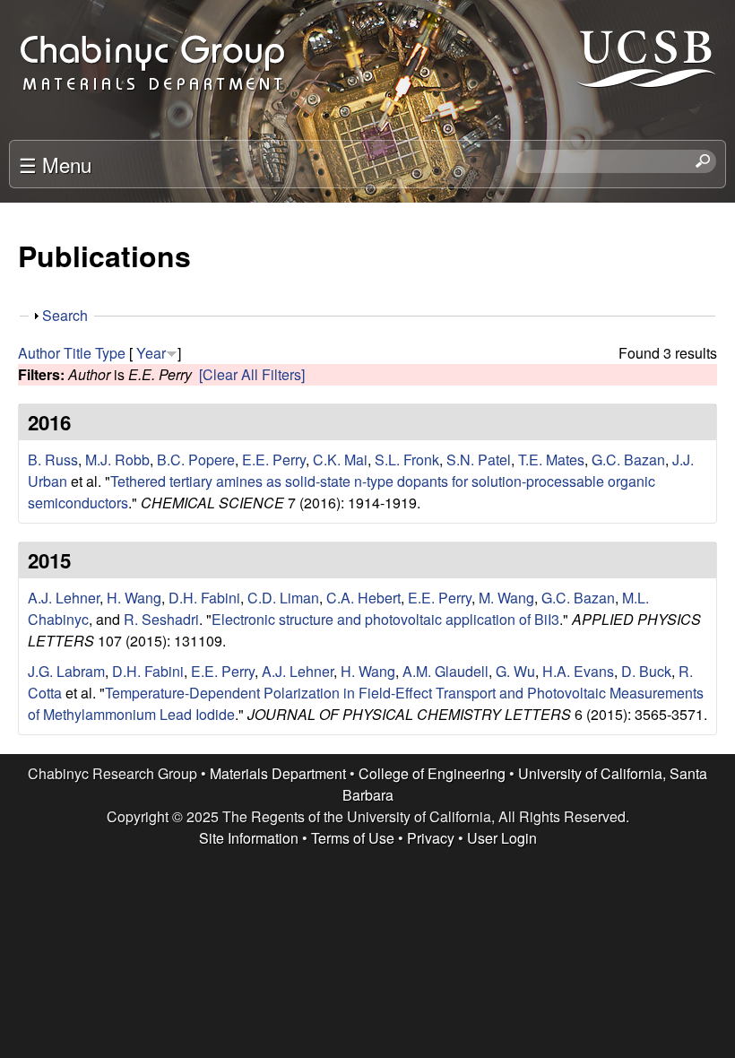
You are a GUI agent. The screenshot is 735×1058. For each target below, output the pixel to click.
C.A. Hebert (363, 597)
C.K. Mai (340, 459)
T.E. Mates (551, 459)
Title (77, 353)
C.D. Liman (283, 597)
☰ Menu (55, 164)
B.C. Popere (196, 459)
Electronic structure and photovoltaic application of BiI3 (385, 619)
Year (151, 353)
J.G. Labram (66, 671)
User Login (502, 838)
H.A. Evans (578, 671)
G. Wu (515, 671)
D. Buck (646, 671)
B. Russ (53, 459)
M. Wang (506, 597)
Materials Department (278, 773)
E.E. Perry (274, 459)
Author (39, 353)
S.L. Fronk (407, 459)
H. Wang (134, 597)
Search (65, 315)
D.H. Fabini (204, 597)
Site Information (248, 838)
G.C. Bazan (628, 459)
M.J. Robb (117, 459)
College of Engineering (432, 773)
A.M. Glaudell (445, 671)
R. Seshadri (161, 619)
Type (110, 353)
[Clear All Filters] (252, 374)
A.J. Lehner (63, 597)
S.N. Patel (478, 459)
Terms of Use (352, 838)
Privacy (430, 838)
